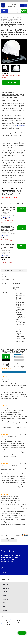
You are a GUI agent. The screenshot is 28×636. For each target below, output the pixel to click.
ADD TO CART (12, 82)
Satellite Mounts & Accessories (16, 21)
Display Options (9, 538)
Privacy (5, 595)
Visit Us (5, 568)
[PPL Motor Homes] (3, 5)
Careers (8, 1)
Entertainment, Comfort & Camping (11, 19)
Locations (12, 1)
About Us (5, 584)
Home (5, 1)
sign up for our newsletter (8, 616)
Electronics (4, 21)
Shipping (5, 599)
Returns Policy (7, 602)
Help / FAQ (6, 591)
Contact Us (17, 1)
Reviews (5, 610)
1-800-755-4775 (12, 6)
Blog (4, 606)
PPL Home (4, 17)
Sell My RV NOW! (23, 11)
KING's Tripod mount (20, 125)
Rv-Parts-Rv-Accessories (14, 17)
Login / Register (23, 1)
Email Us (17, 555)
